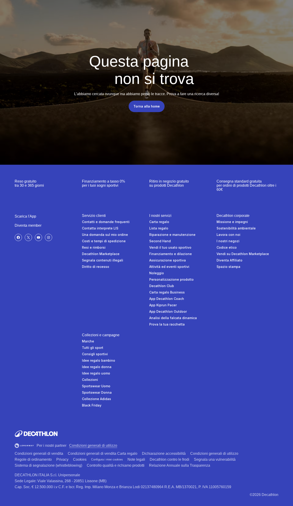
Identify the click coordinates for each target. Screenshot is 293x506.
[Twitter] (28, 237)
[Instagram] (48, 237)
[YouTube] (38, 237)
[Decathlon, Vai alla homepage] (36, 434)
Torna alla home (146, 106)
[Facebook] (18, 237)
